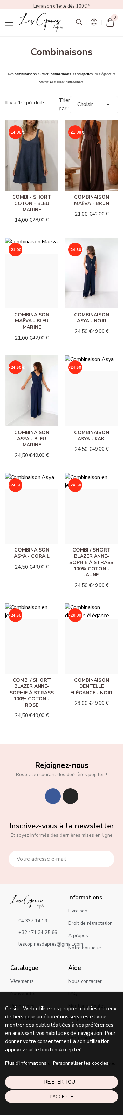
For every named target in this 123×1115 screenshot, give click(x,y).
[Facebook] (53, 796)
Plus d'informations (25, 1063)
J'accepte (61, 1096)
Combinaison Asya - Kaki (91, 435)
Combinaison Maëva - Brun (91, 200)
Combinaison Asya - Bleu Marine (31, 438)
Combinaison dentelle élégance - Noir (91, 686)
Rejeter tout (61, 1082)
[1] (105, 859)
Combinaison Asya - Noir (91, 318)
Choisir (85, 104)
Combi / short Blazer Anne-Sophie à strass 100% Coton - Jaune (91, 562)
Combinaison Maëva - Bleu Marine (31, 321)
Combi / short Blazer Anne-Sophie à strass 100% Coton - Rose (32, 692)
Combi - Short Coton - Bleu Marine (31, 203)
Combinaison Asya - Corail (32, 553)
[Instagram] (70, 796)
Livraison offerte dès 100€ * (61, 6)
